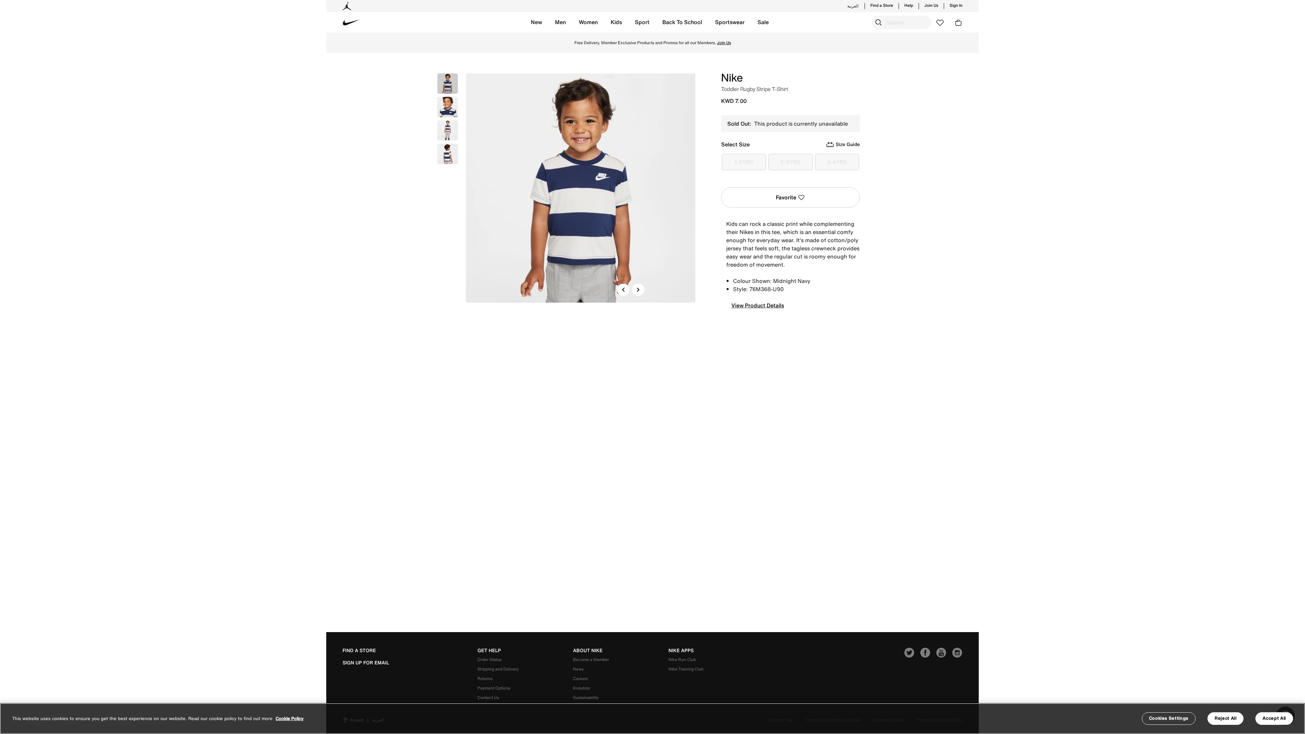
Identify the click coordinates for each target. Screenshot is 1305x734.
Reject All (1226, 718)
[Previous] (623, 290)
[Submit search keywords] (878, 22)
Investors (581, 688)
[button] (536, 22)
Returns (484, 678)
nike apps (681, 650)
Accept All (1274, 718)
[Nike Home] (351, 22)
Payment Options (493, 688)
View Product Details (757, 305)
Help (908, 5)
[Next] (638, 290)
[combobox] (901, 22)
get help (489, 650)
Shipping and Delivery (498, 669)
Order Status (489, 659)
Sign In (956, 5)
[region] (652, 718)
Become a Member (591, 659)
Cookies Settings (1168, 718)
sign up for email (366, 663)
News (578, 669)
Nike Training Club (685, 669)
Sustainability (585, 697)
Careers (580, 678)
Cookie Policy (289, 718)
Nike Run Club (682, 659)
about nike (588, 650)
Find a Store (881, 5)
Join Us (931, 5)
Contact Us (488, 697)
